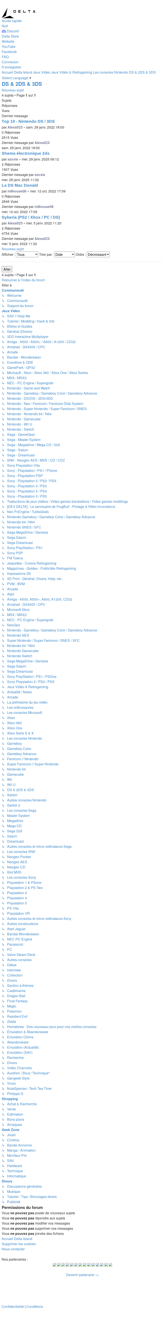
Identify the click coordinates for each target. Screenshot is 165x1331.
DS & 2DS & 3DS (22, 83)
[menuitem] (10, 36)
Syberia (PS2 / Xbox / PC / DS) (31, 217)
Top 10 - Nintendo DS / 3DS (28, 121)
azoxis (13, 159)
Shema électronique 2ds (26, 153)
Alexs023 (15, 127)
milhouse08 (17, 191)
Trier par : (46, 254)
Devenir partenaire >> (82, 1274)
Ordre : (81, 254)
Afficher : (9, 254)
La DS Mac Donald (20, 185)
